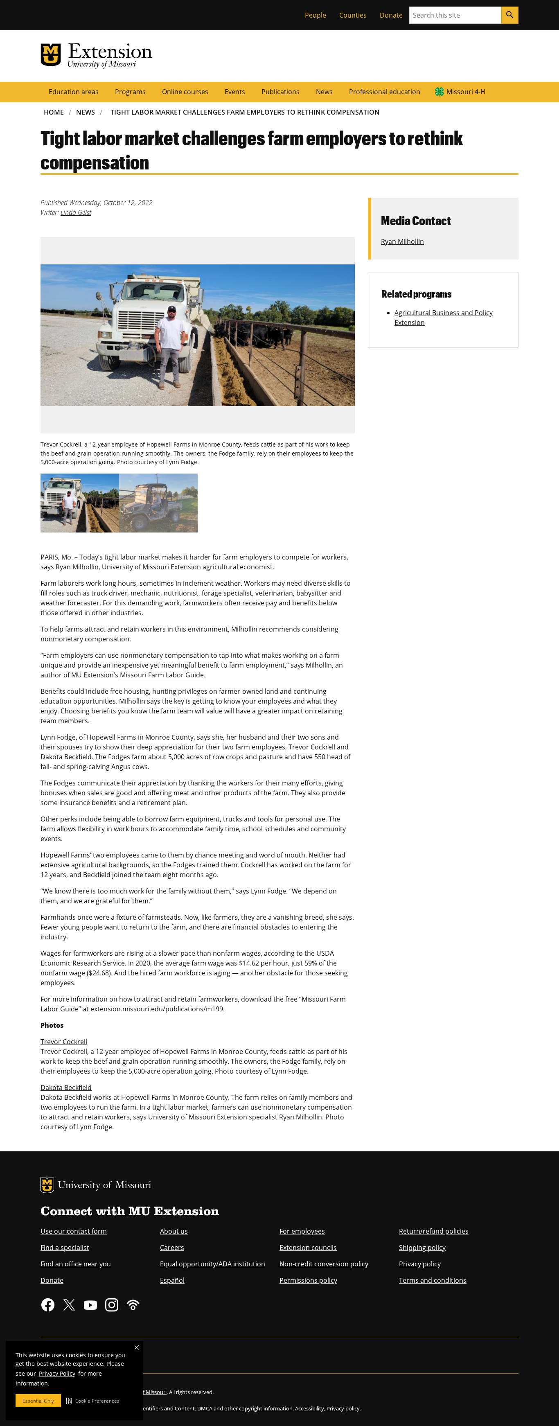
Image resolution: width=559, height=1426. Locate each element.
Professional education (384, 91)
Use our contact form (74, 1231)
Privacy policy (420, 1263)
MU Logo (47, 1185)
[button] (92, 1400)
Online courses (185, 91)
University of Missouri (104, 1185)
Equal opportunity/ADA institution (212, 1263)
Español (172, 1280)
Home (54, 112)
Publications (280, 91)
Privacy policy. (344, 1408)
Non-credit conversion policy (324, 1263)
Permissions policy (308, 1280)
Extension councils (308, 1247)
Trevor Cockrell (64, 1041)
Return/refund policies (434, 1231)
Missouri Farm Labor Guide (162, 674)
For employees (302, 1231)
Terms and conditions (433, 1280)
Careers (172, 1247)
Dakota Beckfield (66, 1087)
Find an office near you (76, 1263)
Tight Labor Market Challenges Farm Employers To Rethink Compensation (245, 112)
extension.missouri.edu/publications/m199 (156, 1008)
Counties (353, 15)
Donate (391, 15)
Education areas (74, 91)
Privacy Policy (57, 1373)
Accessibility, (310, 1408)
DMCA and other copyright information (245, 1408)
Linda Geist (76, 212)
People (315, 15)
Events (235, 91)
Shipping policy (422, 1247)
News (324, 91)
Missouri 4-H (465, 91)
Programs (130, 91)
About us (174, 1231)
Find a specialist (65, 1247)
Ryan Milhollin (402, 241)
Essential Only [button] (38, 1400)
